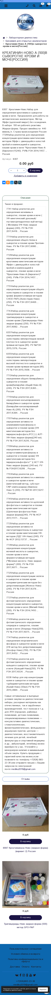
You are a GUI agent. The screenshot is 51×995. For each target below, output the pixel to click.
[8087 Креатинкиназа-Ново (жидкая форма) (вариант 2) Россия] (25, 808)
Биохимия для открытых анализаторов (26, 41)
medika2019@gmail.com (23, 769)
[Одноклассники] (8, 182)
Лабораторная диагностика (23, 37)
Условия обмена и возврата (25, 954)
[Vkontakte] (16, 975)
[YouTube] (30, 975)
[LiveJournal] (20, 182)
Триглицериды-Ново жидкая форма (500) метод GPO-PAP (25, 925)
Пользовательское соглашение (25, 949)
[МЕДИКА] (25, 21)
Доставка (15, 966)
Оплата (25, 966)
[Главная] (4, 38)
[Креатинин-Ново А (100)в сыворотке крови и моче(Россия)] (25, 85)
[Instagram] (23, 975)
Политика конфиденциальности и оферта (25, 960)
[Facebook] (20, 975)
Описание (26, 198)
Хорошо (42, 989)
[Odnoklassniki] (27, 975)
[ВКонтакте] (4, 182)
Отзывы (25, 779)
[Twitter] (34, 975)
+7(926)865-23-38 (25, 981)
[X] (16, 182)
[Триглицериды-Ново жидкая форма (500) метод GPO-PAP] (25, 884)
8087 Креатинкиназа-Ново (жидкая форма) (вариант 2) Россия (25, 849)
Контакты (36, 966)
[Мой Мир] (12, 182)
